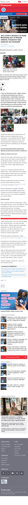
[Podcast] (1, 90)
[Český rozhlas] (5, 1)
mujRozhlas (4, 291)
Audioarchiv (4, 460)
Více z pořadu (6, 362)
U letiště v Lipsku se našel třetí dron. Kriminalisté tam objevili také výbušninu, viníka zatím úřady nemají (13, 430)
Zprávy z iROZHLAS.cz (8, 396)
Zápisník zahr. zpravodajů (7, 46)
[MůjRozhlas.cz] (3, 53)
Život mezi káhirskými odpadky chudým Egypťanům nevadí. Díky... (16, 372)
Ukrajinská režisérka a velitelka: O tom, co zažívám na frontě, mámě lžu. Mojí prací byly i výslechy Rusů (13, 418)
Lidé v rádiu (18, 448)
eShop (3, 451)
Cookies (3, 492)
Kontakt (17, 453)
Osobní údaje (10, 492)
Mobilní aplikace (5, 464)
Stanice (3, 448)
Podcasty (3, 462)
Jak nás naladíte (19, 444)
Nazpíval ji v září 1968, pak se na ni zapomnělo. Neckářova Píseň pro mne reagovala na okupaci (17, 318)
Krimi (3, 298)
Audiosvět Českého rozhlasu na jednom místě (12, 311)
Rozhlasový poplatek (20, 455)
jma (5, 280)
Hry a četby (5, 295)
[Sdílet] (4, 90)
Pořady (4, 301)
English (24, 492)
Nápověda (17, 446)
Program (12, 17)
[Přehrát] (2, 84)
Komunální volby (5, 446)
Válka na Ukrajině (5, 444)
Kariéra (16, 451)
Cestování (4, 17)
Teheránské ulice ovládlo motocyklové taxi (13, 269)
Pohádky (11, 298)
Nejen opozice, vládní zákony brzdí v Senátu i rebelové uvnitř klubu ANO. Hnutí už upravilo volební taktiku (12, 425)
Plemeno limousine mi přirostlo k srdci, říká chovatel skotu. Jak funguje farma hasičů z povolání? (17, 348)
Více (19, 17)
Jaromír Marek (16, 185)
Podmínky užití (17, 492)
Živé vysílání (5, 304)
